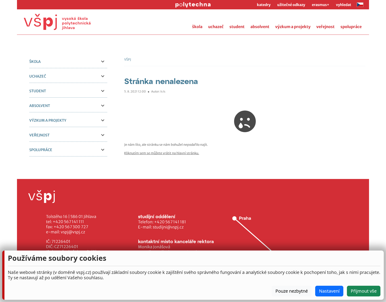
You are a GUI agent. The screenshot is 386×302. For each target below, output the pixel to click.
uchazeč (216, 26)
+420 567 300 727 (71, 226)
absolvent (259, 26)
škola (197, 26)
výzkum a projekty (292, 26)
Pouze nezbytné (291, 291)
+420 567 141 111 (68, 221)
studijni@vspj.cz (168, 227)
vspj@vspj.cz (73, 232)
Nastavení (329, 291)
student (237, 26)
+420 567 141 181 (170, 222)
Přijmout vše (364, 291)
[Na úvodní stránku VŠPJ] (57, 22)
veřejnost (325, 26)
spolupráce (351, 26)
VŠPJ (127, 60)
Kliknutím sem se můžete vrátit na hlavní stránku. (161, 153)
